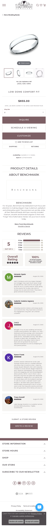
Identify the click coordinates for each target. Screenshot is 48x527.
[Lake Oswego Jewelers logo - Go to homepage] (24, 5)
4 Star (20, 243)
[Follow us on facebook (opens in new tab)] (15, 483)
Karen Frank (19, 355)
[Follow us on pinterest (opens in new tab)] (24, 483)
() (42, 240)
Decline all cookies (16, 521)
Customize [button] (24, 136)
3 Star (20, 245)
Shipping (13, 146)
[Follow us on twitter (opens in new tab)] (29, 483)
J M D (16, 323)
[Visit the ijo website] (28, 493)
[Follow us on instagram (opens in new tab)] (33, 483)
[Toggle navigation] (4, 5)
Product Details (24, 168)
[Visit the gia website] (19, 493)
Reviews (24, 234)
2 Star (20, 247)
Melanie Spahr (20, 274)
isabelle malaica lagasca (24, 301)
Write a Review (24, 426)
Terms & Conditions (30, 506)
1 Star (20, 250)
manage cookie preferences (23, 516)
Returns (35, 146)
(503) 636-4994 (24, 84)
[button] (37, 5)
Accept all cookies (32, 521)
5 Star (20, 240)
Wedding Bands (24, 226)
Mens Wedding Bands (12, 15)
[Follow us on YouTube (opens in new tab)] (19, 483)
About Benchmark (24, 175)
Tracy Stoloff (19, 397)
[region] (24, 44)
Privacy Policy (16, 506)
